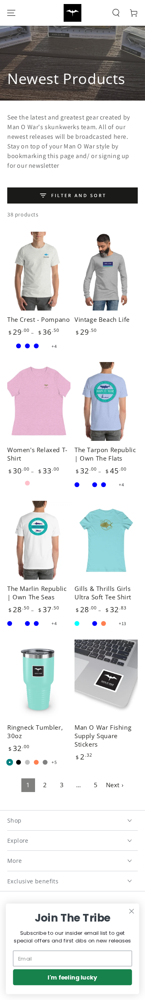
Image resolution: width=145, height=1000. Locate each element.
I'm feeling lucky (72, 977)
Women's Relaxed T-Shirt (37, 454)
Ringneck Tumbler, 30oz (35, 731)
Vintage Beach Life (102, 319)
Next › (115, 785)
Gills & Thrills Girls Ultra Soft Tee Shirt (103, 592)
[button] (116, 13)
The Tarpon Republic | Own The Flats (105, 454)
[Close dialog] (131, 911)
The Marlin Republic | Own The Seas (36, 592)
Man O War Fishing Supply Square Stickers (103, 735)
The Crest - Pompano (38, 319)
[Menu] (11, 13)
